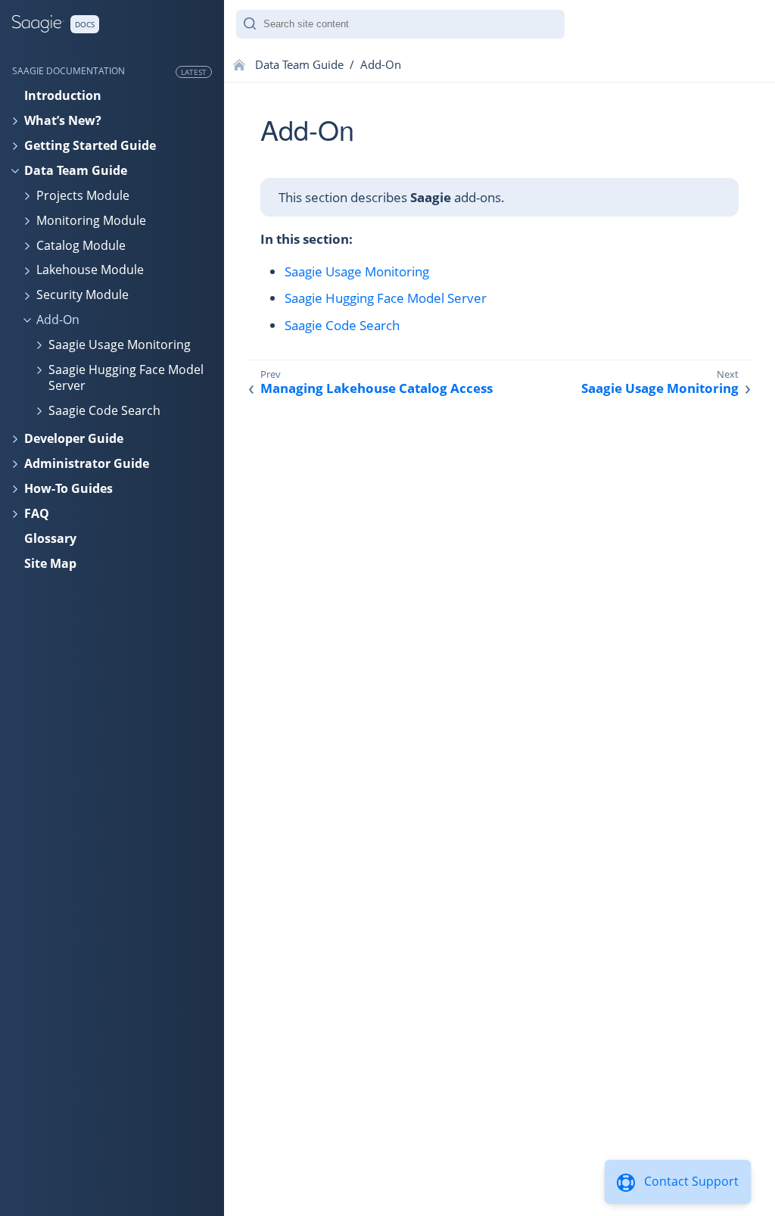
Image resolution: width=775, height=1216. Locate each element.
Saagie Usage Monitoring (119, 344)
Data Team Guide (75, 170)
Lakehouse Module (90, 269)
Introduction (62, 95)
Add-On (57, 319)
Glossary (50, 538)
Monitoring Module (91, 220)
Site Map (50, 563)
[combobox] (400, 24)
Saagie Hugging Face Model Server (126, 377)
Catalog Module (81, 245)
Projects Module (82, 195)
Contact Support (691, 1181)
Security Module (82, 294)
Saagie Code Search (104, 410)
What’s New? (62, 120)
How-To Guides (68, 488)
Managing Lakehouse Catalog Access (376, 388)
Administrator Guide (86, 463)
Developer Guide (73, 438)
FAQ (36, 513)
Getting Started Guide (90, 145)
